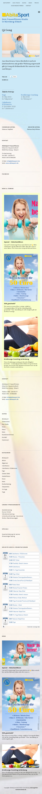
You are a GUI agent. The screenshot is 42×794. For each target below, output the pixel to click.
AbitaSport (6, 3)
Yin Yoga (4, 489)
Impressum (5, 440)
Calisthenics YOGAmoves (7, 103)
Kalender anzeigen (32, 627)
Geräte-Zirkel (6, 473)
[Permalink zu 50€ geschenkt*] (21, 277)
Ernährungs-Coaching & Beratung (16, 359)
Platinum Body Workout (33, 128)
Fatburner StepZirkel (8, 128)
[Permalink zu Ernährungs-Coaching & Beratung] (21, 337)
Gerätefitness (6, 476)
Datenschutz (6, 421)
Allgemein (5, 463)
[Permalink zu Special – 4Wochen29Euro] (21, 217)
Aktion (4, 460)
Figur (3, 471)
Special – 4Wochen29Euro (13, 242)
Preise (37, 3)
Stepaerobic (5, 486)
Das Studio (16, 3)
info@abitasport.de (13, 161)
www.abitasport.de (12, 163)
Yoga (4, 95)
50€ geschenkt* (10, 303)
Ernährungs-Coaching (29, 95)
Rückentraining (6, 484)
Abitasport (5, 458)
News (30, 3)
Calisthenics (5, 466)
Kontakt (28, 5)
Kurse (24, 3)
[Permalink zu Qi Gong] (21, 57)
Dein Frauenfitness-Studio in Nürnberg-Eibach (15, 20)
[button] (3, 627)
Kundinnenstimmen (17, 5)
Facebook (5, 174)
